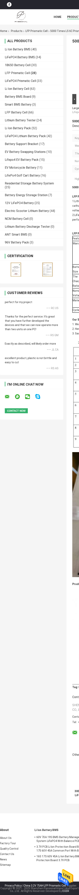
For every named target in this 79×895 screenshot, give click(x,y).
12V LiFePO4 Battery (19, 203)
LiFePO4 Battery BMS (20, 57)
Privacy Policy (13, 885)
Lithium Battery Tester (20, 120)
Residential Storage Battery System (29, 183)
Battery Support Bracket (21, 144)
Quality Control (9, 848)
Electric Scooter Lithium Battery (27, 211)
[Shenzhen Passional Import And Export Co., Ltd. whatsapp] (20, 396)
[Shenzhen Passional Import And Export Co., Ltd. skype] (40, 396)
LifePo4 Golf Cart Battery (22, 175)
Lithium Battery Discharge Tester (27, 226)
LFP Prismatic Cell (37, 30)
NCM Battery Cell (17, 219)
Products (16, 30)
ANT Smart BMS (16, 234)
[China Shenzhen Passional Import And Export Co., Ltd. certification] (16, 269)
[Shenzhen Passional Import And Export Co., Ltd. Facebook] (9, 4)
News (3, 859)
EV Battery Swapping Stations (25, 152)
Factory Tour (8, 843)
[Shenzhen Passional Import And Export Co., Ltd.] (21, 17)
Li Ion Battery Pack (18, 128)
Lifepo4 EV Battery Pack (22, 160)
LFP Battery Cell (16, 112)
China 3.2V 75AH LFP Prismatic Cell (44, 885)
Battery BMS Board (18, 96)
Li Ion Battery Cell (17, 89)
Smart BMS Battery (18, 104)
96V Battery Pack (17, 242)
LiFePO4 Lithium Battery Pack (25, 136)
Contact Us (7, 854)
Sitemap (5, 864)
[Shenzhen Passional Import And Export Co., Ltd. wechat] (30, 396)
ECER (66, 890)
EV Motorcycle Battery (20, 167)
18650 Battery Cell (17, 65)
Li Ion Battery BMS (17, 49)
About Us (6, 837)
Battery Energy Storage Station (26, 195)
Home (57, 16)
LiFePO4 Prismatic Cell (20, 81)
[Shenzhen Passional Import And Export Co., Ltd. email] (9, 396)
